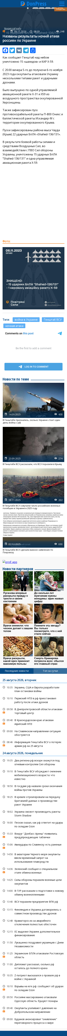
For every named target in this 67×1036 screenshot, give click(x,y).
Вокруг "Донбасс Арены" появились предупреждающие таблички (33, 835)
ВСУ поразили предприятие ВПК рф (33, 901)
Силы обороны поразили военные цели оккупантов (33, 881)
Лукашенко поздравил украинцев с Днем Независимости (33, 944)
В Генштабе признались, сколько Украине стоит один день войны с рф (33, 403)
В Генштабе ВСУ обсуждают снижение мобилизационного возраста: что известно (33, 775)
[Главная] (23, 3)
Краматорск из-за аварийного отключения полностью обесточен (33, 922)
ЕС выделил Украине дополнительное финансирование (33, 933)
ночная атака (14, 326)
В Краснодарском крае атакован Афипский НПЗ (33, 722)
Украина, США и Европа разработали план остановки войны (33, 689)
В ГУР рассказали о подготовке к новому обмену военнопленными (33, 892)
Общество (60, 9)
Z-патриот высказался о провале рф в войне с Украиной (33, 977)
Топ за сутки (50, 670)
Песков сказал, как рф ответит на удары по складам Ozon (33, 824)
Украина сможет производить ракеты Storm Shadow (33, 813)
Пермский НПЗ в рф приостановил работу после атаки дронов (33, 700)
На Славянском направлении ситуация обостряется (33, 733)
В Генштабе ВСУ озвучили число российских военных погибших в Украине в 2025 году (33, 489)
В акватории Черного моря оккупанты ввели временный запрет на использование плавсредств (33, 858)
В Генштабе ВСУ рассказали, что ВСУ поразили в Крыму (33, 446)
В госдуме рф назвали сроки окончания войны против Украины (33, 787)
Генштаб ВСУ (53, 320)
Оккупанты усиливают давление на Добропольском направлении (33, 1010)
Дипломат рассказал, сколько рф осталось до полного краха (33, 966)
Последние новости (17, 670)
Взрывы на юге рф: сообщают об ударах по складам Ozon (33, 988)
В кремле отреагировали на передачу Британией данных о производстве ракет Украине (33, 800)
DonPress (36, 3)
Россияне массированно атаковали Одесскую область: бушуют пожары (33, 999)
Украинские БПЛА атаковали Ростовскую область (33, 955)
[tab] (17, 671)
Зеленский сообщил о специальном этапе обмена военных (33, 870)
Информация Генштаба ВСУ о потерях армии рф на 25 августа (33, 744)
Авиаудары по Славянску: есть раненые (33, 845)
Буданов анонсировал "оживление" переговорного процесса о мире (33, 1021)
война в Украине (26, 320)
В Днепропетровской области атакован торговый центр (33, 711)
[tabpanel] (33, 851)
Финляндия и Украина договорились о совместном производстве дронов (33, 911)
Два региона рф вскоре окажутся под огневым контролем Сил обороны (33, 762)
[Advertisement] (33, 202)
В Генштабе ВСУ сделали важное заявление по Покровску (33, 533)
